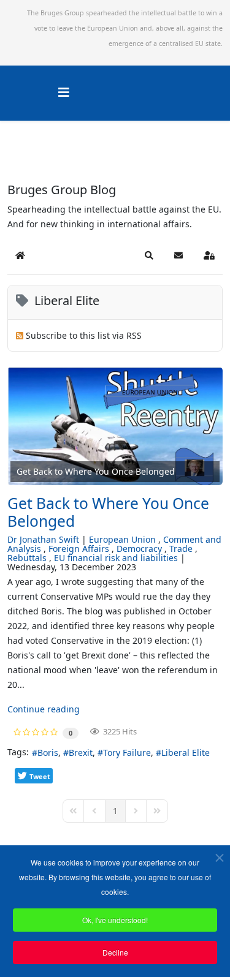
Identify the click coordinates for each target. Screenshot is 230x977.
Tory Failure (127, 752)
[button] (149, 255)
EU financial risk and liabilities (116, 558)
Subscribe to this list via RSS (84, 335)
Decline (115, 952)
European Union (122, 539)
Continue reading (43, 709)
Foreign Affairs (78, 548)
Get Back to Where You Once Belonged (108, 512)
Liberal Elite (185, 752)
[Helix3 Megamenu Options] (63, 92)
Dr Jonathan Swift (43, 539)
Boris (47, 752)
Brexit (81, 752)
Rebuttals (27, 558)
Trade (181, 548)
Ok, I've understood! (115, 920)
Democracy (139, 548)
